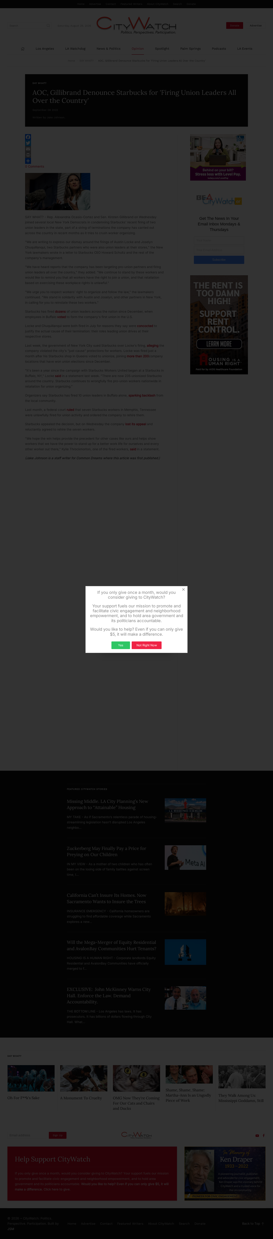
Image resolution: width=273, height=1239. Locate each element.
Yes (120, 645)
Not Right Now (146, 645)
